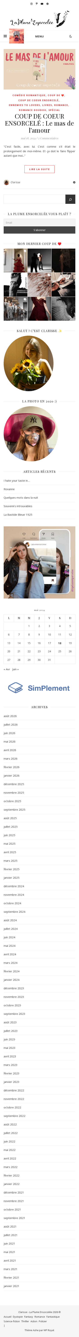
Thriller (25, 1321)
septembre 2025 (14, 809)
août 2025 (10, 818)
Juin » (15, 669)
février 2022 (11, 1175)
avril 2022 (10, 1158)
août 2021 (10, 1226)
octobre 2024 (12, 903)
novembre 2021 (14, 1201)
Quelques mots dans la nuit (21, 497)
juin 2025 (9, 835)
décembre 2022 (14, 1090)
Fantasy (28, 1316)
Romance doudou (32, 110)
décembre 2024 (14, 886)
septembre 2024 (14, 911)
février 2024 (11, 971)
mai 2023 (9, 1048)
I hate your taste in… (17, 480)
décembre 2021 (14, 1192)
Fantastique (53, 1316)
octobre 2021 (12, 1209)
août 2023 (10, 1022)
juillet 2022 (11, 1133)
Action (33, 1321)
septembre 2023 (14, 1014)
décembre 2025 (14, 784)
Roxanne (9, 489)
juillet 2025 (11, 826)
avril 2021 (10, 1260)
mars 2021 (10, 1269)
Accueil (7, 1316)
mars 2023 (10, 1065)
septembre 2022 (14, 1116)
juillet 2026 (11, 724)
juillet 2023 (11, 1031)
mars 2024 (10, 963)
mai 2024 (9, 945)
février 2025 (11, 869)
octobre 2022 (12, 1107)
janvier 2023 (11, 1082)
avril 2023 (10, 1056)
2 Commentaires (48, 138)
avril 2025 (10, 852)
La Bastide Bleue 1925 (18, 514)
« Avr (7, 669)
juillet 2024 (11, 928)
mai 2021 (9, 1252)
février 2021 (11, 1277)
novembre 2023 (14, 997)
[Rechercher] (70, 200)
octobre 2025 (12, 801)
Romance (61, 105)
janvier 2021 (11, 1286)
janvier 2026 (11, 775)
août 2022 (10, 1124)
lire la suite (39, 169)
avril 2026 (10, 750)
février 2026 (11, 767)
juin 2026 (9, 733)
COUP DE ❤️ (56, 95)
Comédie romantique (29, 95)
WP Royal (49, 1330)
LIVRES (47, 105)
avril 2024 (10, 954)
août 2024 (10, 920)
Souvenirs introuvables (18, 506)
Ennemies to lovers (24, 105)
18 (59, 643)
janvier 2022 (11, 1184)
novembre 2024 (14, 894)
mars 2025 (10, 860)
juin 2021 (9, 1243)
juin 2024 (9, 937)
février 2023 (11, 1073)
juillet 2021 (11, 1235)
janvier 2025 (11, 877)
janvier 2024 (11, 980)
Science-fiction (12, 1321)
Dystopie (18, 1316)
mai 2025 (9, 843)
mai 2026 (9, 741)
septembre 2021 (14, 1218)
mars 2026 (10, 758)
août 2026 (10, 716)
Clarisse (15, 182)
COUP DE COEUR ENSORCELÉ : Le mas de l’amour (39, 123)
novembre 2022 (14, 1099)
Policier (43, 1321)
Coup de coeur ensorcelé (38, 100)
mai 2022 (9, 1150)
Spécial (54, 110)
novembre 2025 (14, 792)
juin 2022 (9, 1141)
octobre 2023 (12, 1005)
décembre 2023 (14, 988)
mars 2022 (10, 1167)
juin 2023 (9, 1039)
